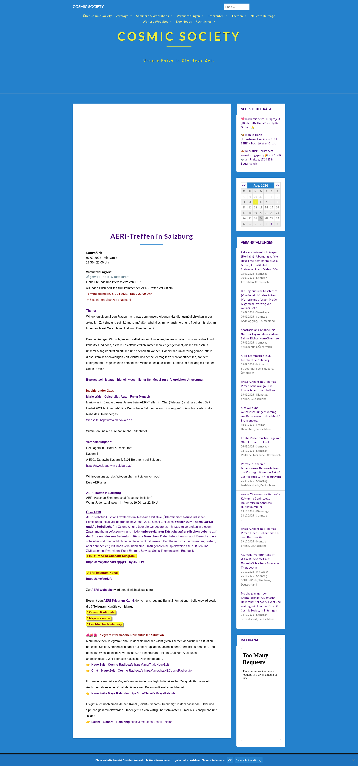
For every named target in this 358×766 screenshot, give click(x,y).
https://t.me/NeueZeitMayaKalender (153, 693)
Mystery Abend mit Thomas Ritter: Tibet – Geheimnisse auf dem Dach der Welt (261, 533)
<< (244, 185)
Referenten (216, 16)
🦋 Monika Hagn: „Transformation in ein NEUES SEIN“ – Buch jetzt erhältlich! (260, 139)
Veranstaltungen (188, 16)
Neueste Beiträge (263, 16)
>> (277, 185)
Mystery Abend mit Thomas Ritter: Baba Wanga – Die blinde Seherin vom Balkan (258, 386)
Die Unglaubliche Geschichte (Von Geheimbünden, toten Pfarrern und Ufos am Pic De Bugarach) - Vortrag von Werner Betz (259, 299)
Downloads (184, 21)
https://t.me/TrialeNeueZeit (151, 664)
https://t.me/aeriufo (99, 578)
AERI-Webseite (102, 589)
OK (230, 760)
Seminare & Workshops (152, 16)
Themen (237, 16)
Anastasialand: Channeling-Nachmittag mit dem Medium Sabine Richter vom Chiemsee (260, 334)
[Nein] (353, 760)
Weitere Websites (155, 21)
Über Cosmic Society (97, 16)
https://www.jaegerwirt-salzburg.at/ (108, 465)
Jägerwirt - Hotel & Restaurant (108, 276)
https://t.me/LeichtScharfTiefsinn (151, 721)
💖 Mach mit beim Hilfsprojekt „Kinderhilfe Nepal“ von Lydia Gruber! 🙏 (260, 123)
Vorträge (122, 16)
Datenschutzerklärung (248, 760)
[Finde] (253, 7)
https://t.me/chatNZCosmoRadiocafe (168, 670)
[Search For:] (240, 7)
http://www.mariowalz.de (116, 420)
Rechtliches (203, 21)
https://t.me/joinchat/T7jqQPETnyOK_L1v (115, 562)
